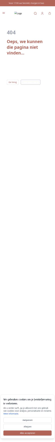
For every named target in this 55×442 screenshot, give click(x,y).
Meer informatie (10, 413)
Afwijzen (27, 426)
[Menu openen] (3, 13)
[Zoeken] (33, 13)
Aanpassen (28, 420)
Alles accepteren (27, 433)
